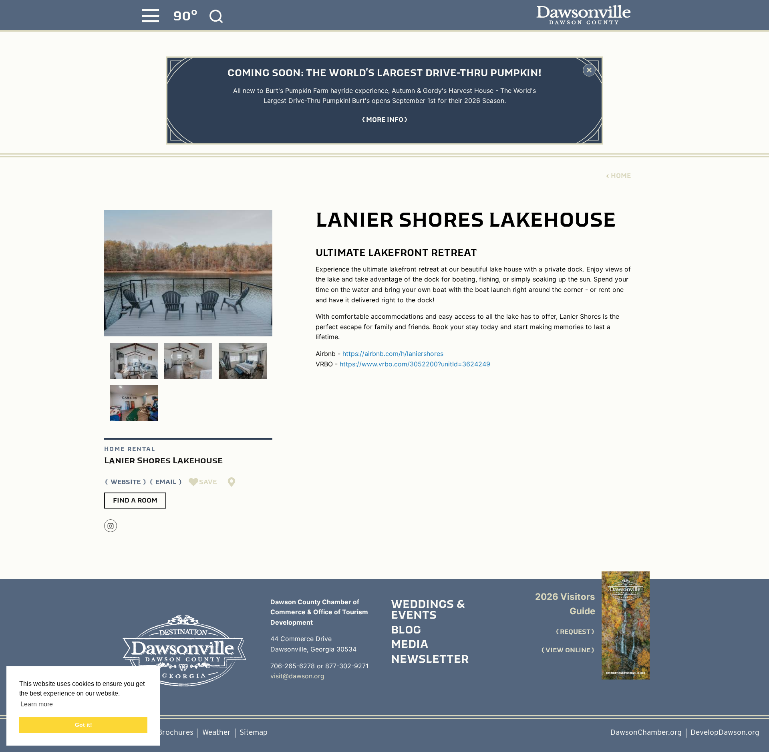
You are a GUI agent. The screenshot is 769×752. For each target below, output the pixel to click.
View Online (568, 650)
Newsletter (430, 660)
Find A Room (135, 501)
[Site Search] (216, 16)
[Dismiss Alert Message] (589, 70)
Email (166, 482)
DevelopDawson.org (724, 732)
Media (409, 645)
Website (125, 482)
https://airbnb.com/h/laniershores (392, 354)
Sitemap (254, 732)
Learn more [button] (36, 704)
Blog (406, 631)
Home (621, 176)
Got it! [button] (83, 725)
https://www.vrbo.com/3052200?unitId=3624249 (415, 364)
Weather (216, 732)
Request (575, 632)
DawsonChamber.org (646, 732)
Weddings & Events (428, 610)
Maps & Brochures (162, 732)
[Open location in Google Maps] (232, 482)
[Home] (184, 651)
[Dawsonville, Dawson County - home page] (583, 15)
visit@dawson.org (297, 676)
